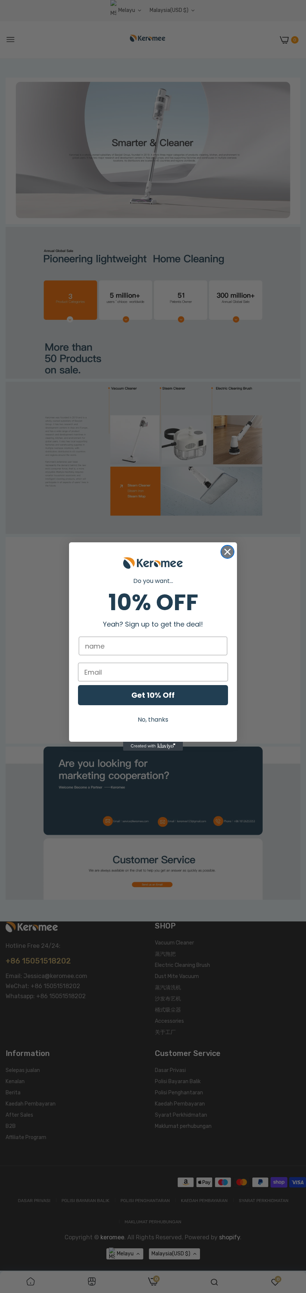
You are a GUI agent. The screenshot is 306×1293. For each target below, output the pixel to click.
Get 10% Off (153, 695)
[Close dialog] (227, 551)
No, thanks (153, 719)
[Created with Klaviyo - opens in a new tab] (153, 746)
